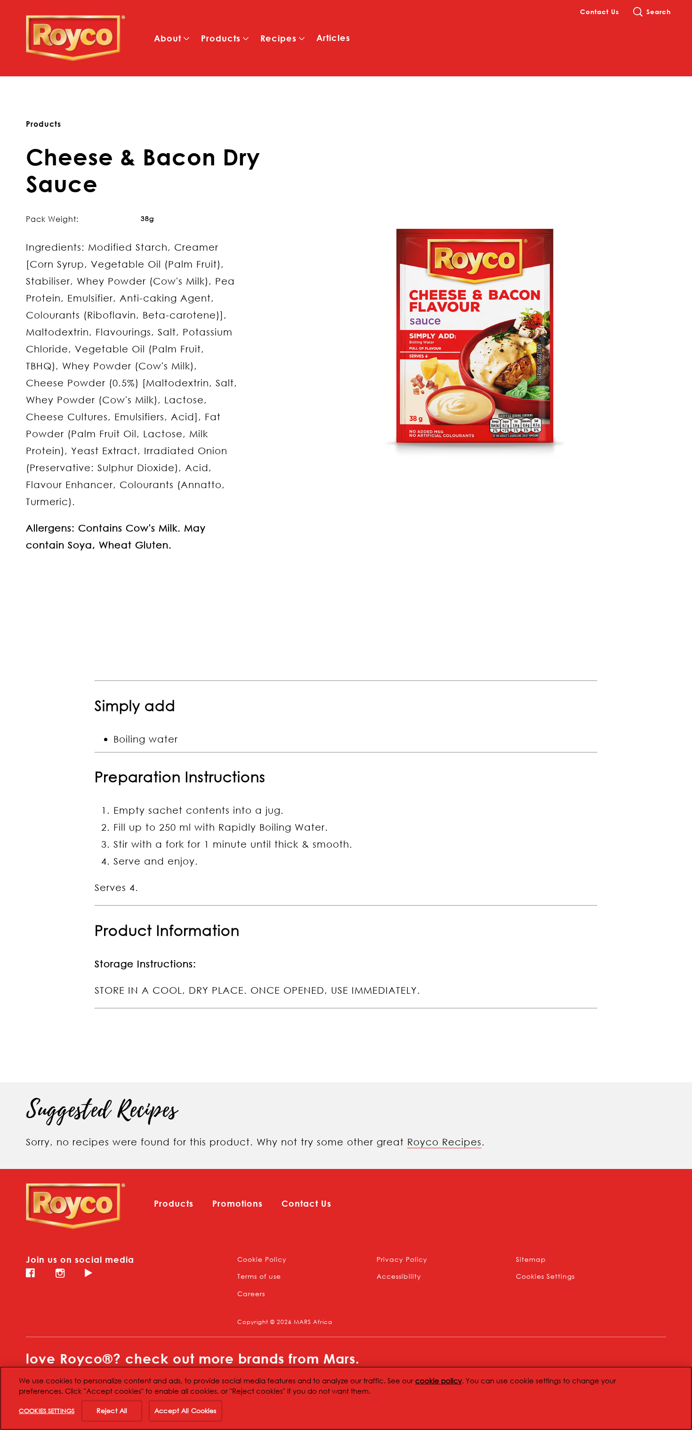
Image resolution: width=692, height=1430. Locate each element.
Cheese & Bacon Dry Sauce (143, 170)
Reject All (112, 1410)
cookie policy (438, 1380)
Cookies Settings (545, 1276)
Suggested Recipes (101, 1110)
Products (43, 124)
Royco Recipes (444, 1141)
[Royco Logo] (76, 1206)
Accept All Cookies (185, 1410)
